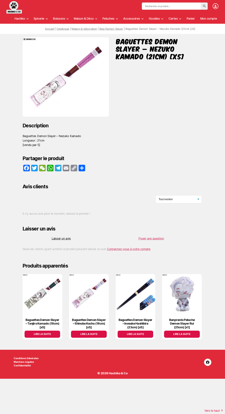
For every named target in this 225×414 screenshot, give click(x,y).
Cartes (173, 18)
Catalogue (62, 28)
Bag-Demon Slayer (111, 28)
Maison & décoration (84, 28)
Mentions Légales (24, 361)
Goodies (154, 18)
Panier (191, 18)
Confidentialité (22, 365)
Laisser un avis (61, 238)
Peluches (108, 18)
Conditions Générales (26, 358)
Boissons (59, 18)
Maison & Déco (84, 18)
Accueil (49, 28)
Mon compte (208, 18)
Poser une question (151, 238)
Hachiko (19, 18)
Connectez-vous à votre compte (128, 249)
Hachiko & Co (118, 373)
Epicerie (39, 18)
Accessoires (131, 18)
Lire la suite (42, 334)
